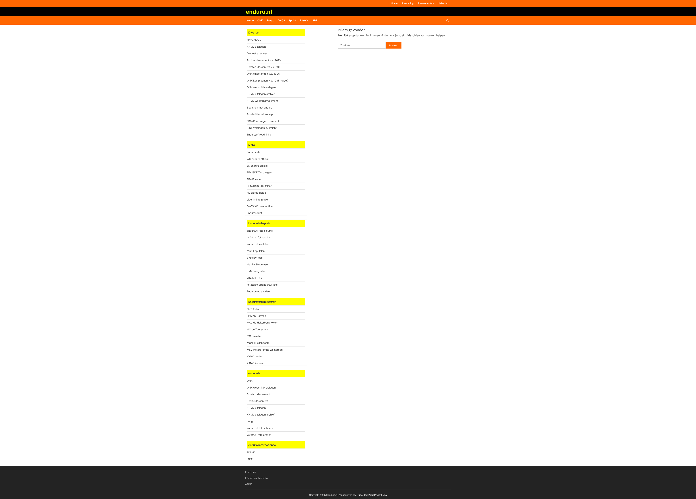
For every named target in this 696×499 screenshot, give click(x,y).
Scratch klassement (258, 394)
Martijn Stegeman (257, 264)
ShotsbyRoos (254, 257)
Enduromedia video (258, 291)
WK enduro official (257, 158)
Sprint (292, 20)
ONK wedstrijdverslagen (261, 87)
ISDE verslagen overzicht (262, 127)
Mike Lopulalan (256, 250)
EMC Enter (253, 309)
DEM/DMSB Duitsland (259, 185)
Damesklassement (257, 53)
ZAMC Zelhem (255, 363)
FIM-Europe (254, 179)
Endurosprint (254, 212)
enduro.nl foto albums (260, 230)
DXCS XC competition (260, 206)
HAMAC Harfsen (256, 315)
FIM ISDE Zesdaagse (259, 172)
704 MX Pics (254, 277)
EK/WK (304, 20)
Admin (248, 484)
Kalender (443, 3)
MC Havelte (254, 336)
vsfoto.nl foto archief (259, 237)
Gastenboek (254, 39)
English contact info (256, 478)
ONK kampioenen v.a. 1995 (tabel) (267, 80)
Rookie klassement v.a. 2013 (264, 60)
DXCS (281, 20)
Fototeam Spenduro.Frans (262, 284)
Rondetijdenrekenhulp (260, 114)
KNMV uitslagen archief (261, 93)
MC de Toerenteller (258, 329)
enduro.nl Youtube (257, 244)
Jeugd (270, 20)
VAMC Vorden (255, 356)
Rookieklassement (257, 400)
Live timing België (257, 199)
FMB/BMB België (256, 192)
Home (394, 3)
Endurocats (253, 152)
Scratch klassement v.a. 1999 (264, 66)
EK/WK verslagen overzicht (263, 121)
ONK (260, 20)
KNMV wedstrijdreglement (262, 100)
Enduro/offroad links (259, 134)
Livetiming (408, 3)
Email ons (250, 472)
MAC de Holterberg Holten (262, 322)
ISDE (315, 20)
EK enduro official (257, 165)
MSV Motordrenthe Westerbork (265, 349)
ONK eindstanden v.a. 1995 (263, 73)
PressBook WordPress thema (372, 495)
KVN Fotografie (256, 271)
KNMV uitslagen (256, 46)
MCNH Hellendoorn (258, 342)
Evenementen (426, 3)
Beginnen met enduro (259, 107)
